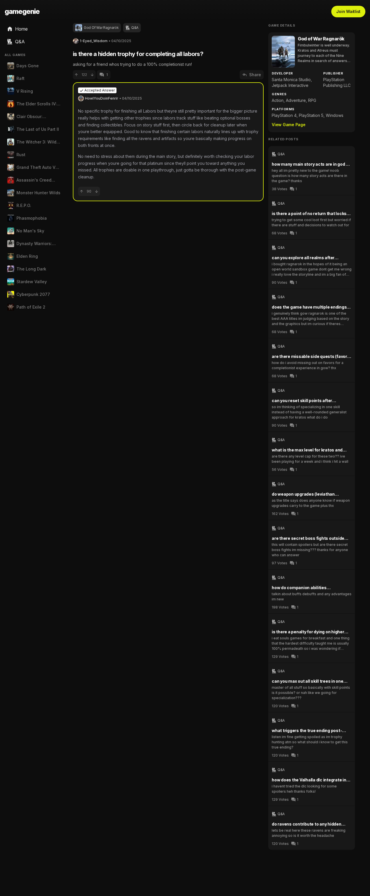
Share (255, 74)
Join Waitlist (348, 11)
